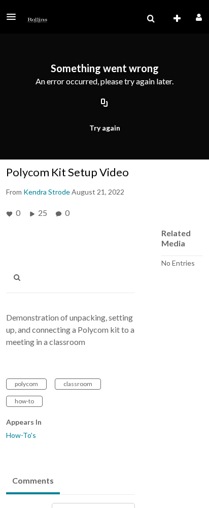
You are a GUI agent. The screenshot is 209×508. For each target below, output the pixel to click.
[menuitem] (150, 19)
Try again (104, 127)
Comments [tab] (33, 480)
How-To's (21, 435)
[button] (14, 17)
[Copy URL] (104, 103)
